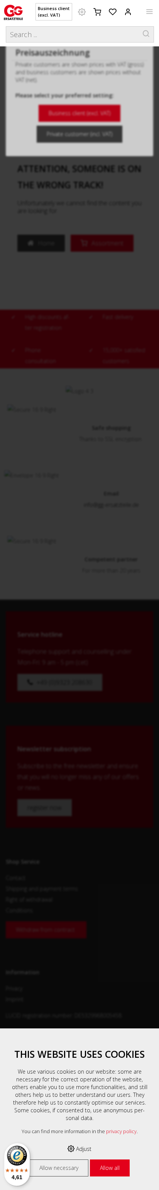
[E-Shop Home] (13, 11)
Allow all (110, 1167)
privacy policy (121, 1131)
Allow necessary (58, 1167)
